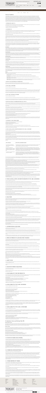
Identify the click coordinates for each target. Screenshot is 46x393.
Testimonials (24, 12)
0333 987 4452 (19, 389)
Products (24, 5)
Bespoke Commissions (15, 380)
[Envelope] (40, 3)
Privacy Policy (33, 383)
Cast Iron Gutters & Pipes (15, 382)
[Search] (27, 3)
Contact (33, 5)
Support (28, 5)
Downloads (24, 382)
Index (30, 5)
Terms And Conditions (34, 384)
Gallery (27, 12)
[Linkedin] (38, 3)
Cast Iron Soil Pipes (15, 381)
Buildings (20, 5)
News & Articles (18, 6)
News (21, 12)
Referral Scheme (34, 381)
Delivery (24, 381)
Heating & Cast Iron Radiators (16, 383)
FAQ (32, 382)
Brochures (24, 380)
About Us (17, 5)
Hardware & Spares (15, 384)
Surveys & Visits (25, 383)
